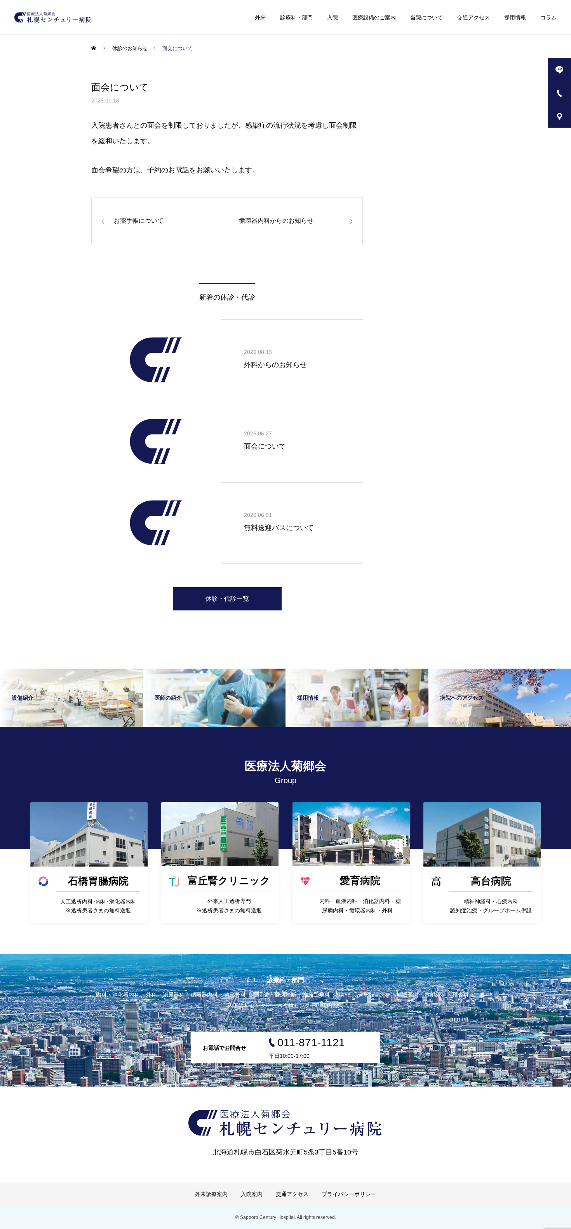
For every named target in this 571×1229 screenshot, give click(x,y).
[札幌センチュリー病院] (53, 17)
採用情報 (515, 17)
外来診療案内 (211, 1194)
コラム (548, 17)
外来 (260, 17)
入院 (332, 17)
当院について (426, 17)
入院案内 (252, 1194)
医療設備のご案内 (374, 17)
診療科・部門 (296, 17)
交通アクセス (473, 17)
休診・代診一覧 (227, 598)
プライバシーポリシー (349, 1194)
